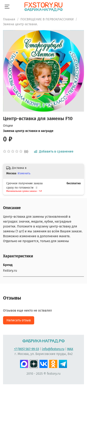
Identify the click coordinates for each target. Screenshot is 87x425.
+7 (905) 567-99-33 (26, 349)
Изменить (24, 173)
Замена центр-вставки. (20, 24)
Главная (9, 19)
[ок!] (53, 363)
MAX (70, 349)
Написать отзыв (18, 320)
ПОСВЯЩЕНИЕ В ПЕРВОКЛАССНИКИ (47, 19)
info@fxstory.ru (53, 349)
